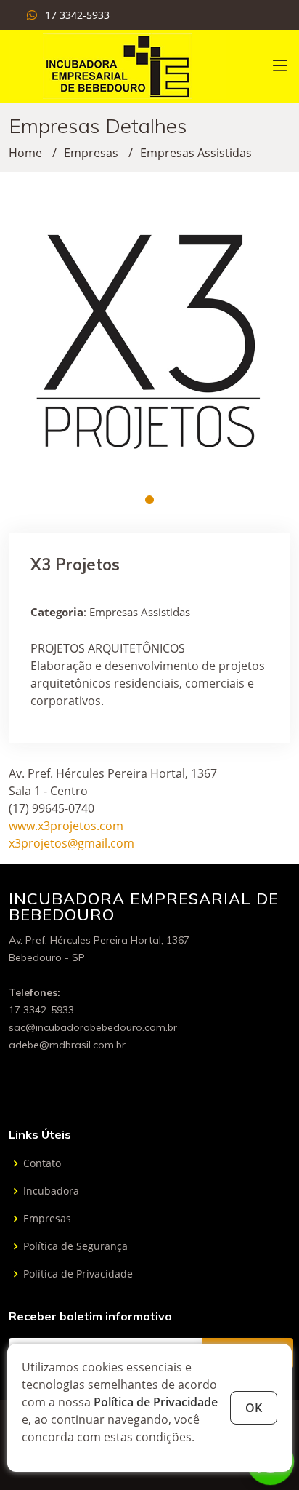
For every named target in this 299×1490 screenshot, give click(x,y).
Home (25, 153)
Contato (42, 1163)
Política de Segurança (75, 1246)
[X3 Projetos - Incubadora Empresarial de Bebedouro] (117, 65)
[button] (149, 499)
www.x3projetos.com (66, 826)
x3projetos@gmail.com (71, 843)
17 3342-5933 (77, 15)
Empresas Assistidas (196, 153)
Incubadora (51, 1191)
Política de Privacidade (156, 1402)
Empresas (91, 153)
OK (253, 1408)
